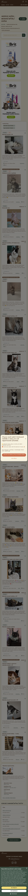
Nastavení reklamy (4, 883)
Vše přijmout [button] (14, 887)
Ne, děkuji (14, 458)
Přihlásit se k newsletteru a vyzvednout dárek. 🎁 (14, 455)
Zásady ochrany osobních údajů (10, 885)
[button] (14, 893)
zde (9, 450)
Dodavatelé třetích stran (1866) (10, 877)
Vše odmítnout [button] (13, 890)
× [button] (26, 868)
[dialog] (14, 881)
